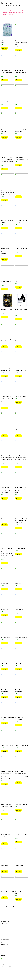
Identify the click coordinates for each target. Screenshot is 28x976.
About (7, 5)
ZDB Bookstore (7, 3)
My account (14, 5)
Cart (20, 5)
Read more (4, 48)
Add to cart (4, 467)
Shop (2, 5)
